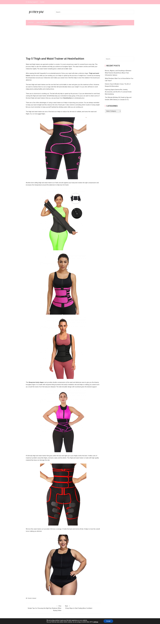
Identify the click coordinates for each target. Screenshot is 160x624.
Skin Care (86, 23)
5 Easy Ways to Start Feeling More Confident (78, 607)
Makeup (94, 23)
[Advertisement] (80, 43)
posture (81, 102)
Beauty (68, 23)
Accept (108, 621)
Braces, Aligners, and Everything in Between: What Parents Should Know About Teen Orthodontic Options (118, 73)
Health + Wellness (42, 23)
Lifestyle (31, 23)
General (34, 598)
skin (48, 460)
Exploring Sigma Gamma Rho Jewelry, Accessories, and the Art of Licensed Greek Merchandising (118, 92)
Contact (42, 2)
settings (95, 622)
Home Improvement (57, 23)
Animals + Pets (104, 23)
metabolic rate (72, 384)
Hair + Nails (76, 23)
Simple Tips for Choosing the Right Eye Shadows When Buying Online (44, 608)
